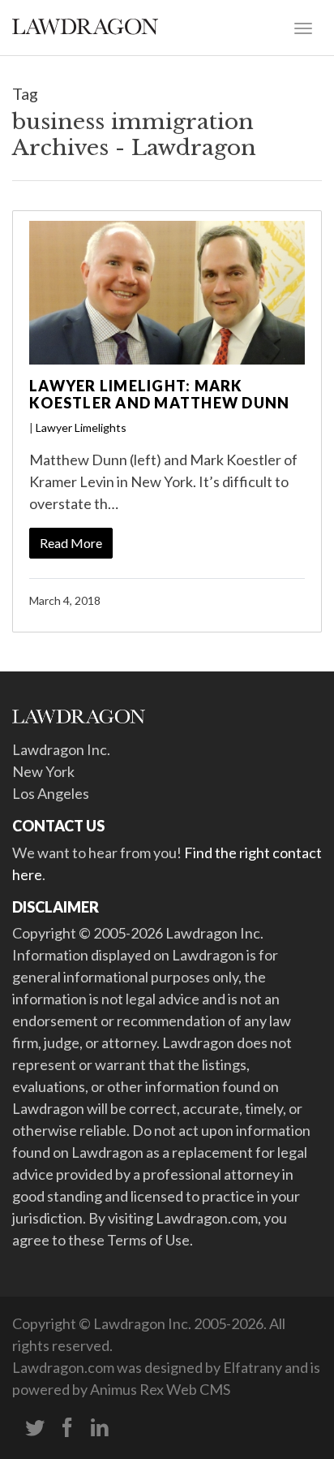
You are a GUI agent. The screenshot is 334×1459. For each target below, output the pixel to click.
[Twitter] (35, 1428)
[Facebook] (67, 1428)
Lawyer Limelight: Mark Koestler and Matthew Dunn (159, 394)
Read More (71, 542)
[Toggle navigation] (303, 26)
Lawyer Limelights (81, 427)
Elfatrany (252, 1367)
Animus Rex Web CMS (160, 1389)
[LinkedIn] (99, 1428)
